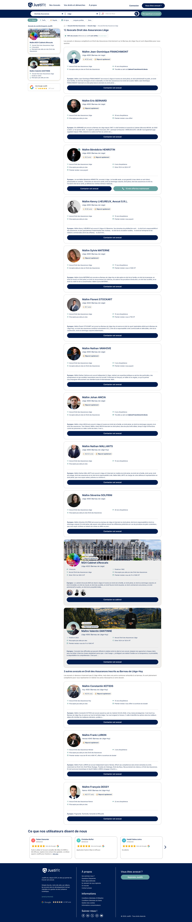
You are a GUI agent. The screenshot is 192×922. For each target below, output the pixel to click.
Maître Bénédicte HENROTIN (98, 149)
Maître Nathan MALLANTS (97, 446)
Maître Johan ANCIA (94, 397)
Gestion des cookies (88, 903)
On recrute (85, 885)
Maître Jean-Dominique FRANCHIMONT (105, 51)
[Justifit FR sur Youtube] (102, 915)
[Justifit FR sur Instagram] (97, 915)
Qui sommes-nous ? (88, 876)
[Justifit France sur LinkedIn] (88, 915)
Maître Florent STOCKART (97, 299)
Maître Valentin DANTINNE (96, 631)
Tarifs (44, 20)
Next (166, 847)
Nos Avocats (54, 5)
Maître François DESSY (95, 786)
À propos (93, 5)
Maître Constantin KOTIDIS (97, 686)
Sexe (89, 20)
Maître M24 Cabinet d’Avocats (41, 42)
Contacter (113, 88)
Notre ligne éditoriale (88, 881)
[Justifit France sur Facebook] (84, 915)
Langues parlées (78, 20)
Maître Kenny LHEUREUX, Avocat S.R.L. (105, 201)
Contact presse (87, 888)
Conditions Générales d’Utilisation (92, 898)
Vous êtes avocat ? (153, 6)
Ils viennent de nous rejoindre (91, 883)
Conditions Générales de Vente (92, 900)
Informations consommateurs (91, 905)
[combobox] (47, 14)
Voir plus (55, 854)
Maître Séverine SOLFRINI (97, 495)
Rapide (54, 20)
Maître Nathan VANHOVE (96, 348)
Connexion (134, 6)
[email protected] (47, 896)
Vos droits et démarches (74, 5)
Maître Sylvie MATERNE (96, 250)
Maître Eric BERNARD (94, 100)
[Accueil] (66, 26)
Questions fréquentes (89, 878)
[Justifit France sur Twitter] (93, 915)
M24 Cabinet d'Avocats (94, 562)
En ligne (66, 20)
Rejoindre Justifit (135, 877)
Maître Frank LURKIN (94, 735)
